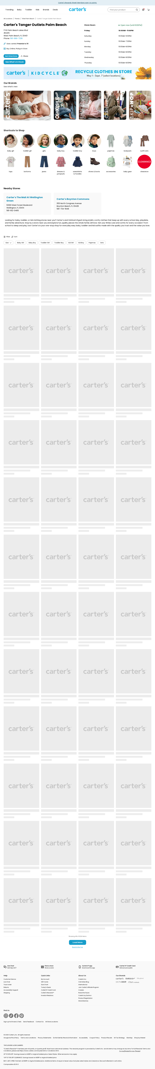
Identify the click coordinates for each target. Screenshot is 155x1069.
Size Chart (44, 985)
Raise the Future (83, 993)
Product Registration (85, 998)
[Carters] (120, 978)
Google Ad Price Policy (11, 1038)
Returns (6, 987)
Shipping (7, 993)
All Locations (8, 19)
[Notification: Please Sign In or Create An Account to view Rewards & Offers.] (143, 9)
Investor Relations (47, 995)
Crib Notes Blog (83, 982)
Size (7, 243)
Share (25, 56)
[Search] (137, 10)
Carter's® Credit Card (48, 990)
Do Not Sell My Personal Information (65, 1038)
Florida (17, 19)
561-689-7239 (16, 38)
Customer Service (10, 979)
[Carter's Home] (77, 9)
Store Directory (83, 1001)
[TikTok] (11, 1015)
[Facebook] (16, 1015)
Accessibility (83, 1038)
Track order (7, 985)
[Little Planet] (140, 978)
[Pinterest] (21, 1015)
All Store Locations (51, 1022)
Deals (55, 9)
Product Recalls (106, 1038)
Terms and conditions (28, 1038)
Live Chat (7, 982)
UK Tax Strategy (119, 1038)
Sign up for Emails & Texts (12, 1022)
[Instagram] (6, 1015)
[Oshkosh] (130, 978)
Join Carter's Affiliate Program (88, 987)
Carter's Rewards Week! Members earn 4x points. (77, 3)
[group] (27, 204)
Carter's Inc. (82, 979)
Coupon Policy (95, 1038)
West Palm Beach (28, 19)
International (82, 985)
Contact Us (40, 1022)
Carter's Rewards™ (47, 993)
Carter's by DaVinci (84, 995)
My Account (45, 979)
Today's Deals (46, 987)
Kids (37, 9)
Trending (9, 9)
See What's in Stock (14, 62)
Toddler (28, 9)
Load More (77, 942)
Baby (19, 9)
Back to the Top (77, 947)
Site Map (129, 1038)
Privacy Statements (44, 1038)
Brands (46, 9)
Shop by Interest (139, 1038)
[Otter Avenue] (133, 982)
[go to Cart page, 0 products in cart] (148, 9)
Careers (81, 990)
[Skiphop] (121, 982)
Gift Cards (44, 982)
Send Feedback (28, 1022)
